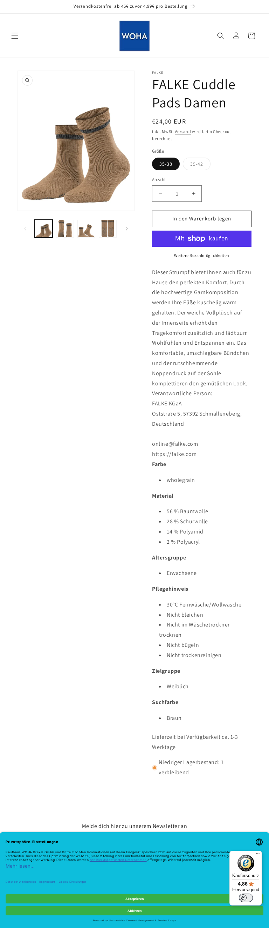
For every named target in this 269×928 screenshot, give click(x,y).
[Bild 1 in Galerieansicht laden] (44, 229)
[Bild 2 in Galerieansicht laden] (65, 229)
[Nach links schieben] (25, 229)
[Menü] (258, 855)
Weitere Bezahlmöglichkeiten (201, 255)
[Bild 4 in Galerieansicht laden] (108, 229)
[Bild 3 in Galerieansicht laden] (86, 229)
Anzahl (158, 180)
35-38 (165, 164)
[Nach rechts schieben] (126, 229)
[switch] (246, 898)
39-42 (200, 165)
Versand (183, 131)
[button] (14, 36)
